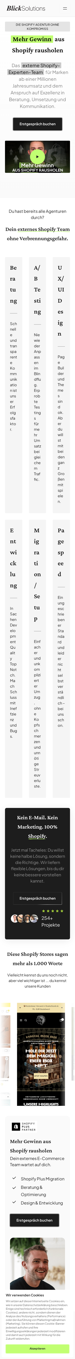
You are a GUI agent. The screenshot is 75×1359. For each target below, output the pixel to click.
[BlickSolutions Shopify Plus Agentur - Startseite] (26, 8)
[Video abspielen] (37, 156)
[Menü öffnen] (65, 8)
